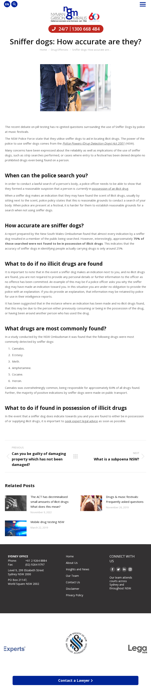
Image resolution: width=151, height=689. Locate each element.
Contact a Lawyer (74, 680)
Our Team (72, 576)
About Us (72, 563)
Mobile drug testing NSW (47, 522)
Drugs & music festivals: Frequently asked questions (125, 499)
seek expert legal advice (81, 421)
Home (70, 556)
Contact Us (73, 582)
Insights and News (77, 569)
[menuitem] (7, 4)
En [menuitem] (7, 4)
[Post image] (16, 503)
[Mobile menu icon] (142, 4)
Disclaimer (72, 589)
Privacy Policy (74, 595)
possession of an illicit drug (110, 188)
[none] (7, 4)
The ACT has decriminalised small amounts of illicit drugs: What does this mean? (49, 502)
